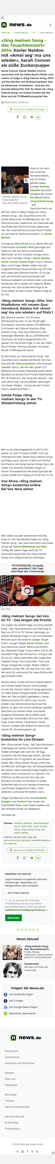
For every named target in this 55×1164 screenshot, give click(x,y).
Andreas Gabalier (23, 823)
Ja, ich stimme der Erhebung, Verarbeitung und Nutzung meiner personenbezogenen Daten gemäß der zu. (26, 905)
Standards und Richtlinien (20, 1063)
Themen (9, 1100)
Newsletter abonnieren (22, 1013)
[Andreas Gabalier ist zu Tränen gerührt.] (15, 180)
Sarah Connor (40, 826)
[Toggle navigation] (50, 24)
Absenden (13, 918)
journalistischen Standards (17, 840)
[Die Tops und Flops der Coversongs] (27, 590)
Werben (9, 1073)
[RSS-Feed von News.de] (37, 1151)
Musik (17, 826)
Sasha (17, 829)
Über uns (10, 1079)
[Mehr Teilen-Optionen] (38, 117)
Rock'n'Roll (26, 826)
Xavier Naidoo (21, 832)
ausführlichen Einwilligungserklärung (25, 909)
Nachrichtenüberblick (17, 1106)
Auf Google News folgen (23, 1007)
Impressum (11, 1051)
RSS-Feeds (11, 1094)
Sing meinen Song (30, 829)
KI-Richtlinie (11, 1122)
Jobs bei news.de (14, 1116)
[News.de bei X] (32, 1151)
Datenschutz (12, 1057)
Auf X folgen (16, 1000)
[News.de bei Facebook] (27, 1151)
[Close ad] (2, 17)
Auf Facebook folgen (21, 994)
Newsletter (11, 1085)
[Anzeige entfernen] (53, 1153)
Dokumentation (41, 823)
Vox (43, 829)
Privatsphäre (12, 1128)
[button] (27, 109)
